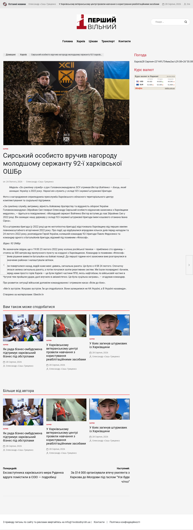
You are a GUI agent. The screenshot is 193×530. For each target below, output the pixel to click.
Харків (81, 41)
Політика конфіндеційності (125, 522)
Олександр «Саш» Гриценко (40, 181)
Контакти (125, 41)
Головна (67, 41)
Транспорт (108, 41)
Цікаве (93, 41)
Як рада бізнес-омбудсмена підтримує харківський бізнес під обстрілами (22, 352)
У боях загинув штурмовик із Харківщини (108, 345)
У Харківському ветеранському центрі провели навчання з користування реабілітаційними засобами (94, 4)
